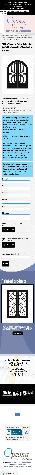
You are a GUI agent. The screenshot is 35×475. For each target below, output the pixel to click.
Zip (4, 206)
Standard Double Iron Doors (24, 110)
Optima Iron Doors (12, 462)
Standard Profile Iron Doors (12, 35)
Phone (5, 193)
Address (5, 199)
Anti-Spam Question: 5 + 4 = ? (14, 254)
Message (5, 213)
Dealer (22, 11)
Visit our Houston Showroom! (17, 360)
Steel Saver (3, 13)
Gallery (6, 11)
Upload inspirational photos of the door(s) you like (15, 240)
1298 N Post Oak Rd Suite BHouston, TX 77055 (17, 364)
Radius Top (8, 37)
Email (4, 186)
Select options (17, 333)
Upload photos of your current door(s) (13, 224)
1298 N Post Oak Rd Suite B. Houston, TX (17, 4)
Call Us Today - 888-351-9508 (17, 2)
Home (1, 11)
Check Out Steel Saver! (17, 8)
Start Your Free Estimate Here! (18, 30)
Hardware (17, 11)
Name (5, 179)
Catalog (26, 11)
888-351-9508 (22, 464)
